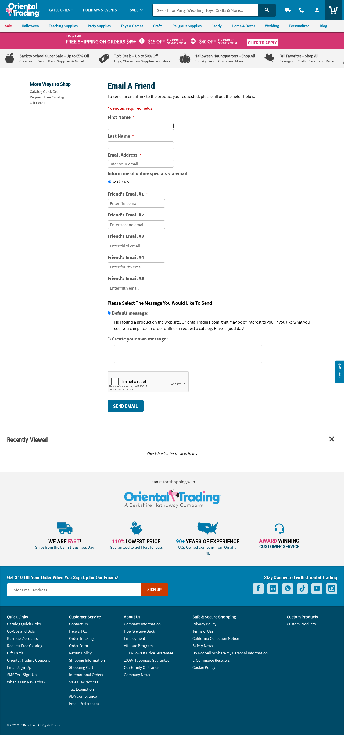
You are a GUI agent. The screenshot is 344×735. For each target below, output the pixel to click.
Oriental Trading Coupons (28, 660)
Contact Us (78, 623)
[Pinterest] (287, 588)
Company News (137, 674)
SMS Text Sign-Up (22, 674)
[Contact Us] (302, 10)
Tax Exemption (81, 689)
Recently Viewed (27, 439)
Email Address (124, 155)
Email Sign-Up (19, 667)
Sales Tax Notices (83, 681)
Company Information (142, 623)
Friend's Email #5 (126, 278)
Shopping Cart (81, 667)
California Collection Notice (215, 638)
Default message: (130, 313)
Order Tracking (81, 638)
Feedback (339, 372)
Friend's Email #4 (126, 257)
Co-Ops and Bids (21, 631)
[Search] (267, 10)
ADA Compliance (83, 696)
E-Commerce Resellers (211, 660)
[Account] (316, 10)
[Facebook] (258, 588)
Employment (134, 638)
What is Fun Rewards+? (26, 681)
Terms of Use (202, 631)
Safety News (202, 645)
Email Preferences (84, 703)
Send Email (125, 406)
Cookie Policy (203, 667)
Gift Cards (37, 102)
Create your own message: (140, 339)
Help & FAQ (78, 631)
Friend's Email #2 (126, 215)
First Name (121, 117)
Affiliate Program (138, 645)
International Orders (86, 674)
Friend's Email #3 (126, 236)
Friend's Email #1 (128, 194)
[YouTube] (316, 588)
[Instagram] (331, 588)
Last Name (121, 136)
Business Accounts (22, 638)
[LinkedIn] (272, 588)
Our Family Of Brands (141, 667)
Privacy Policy (204, 623)
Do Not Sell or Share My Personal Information (230, 652)
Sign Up (154, 589)
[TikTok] (302, 588)
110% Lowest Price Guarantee (148, 652)
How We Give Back (139, 631)
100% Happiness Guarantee (146, 660)
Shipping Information (87, 660)
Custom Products (301, 623)
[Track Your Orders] (288, 10)
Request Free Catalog (47, 97)
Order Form (78, 645)
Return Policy (80, 652)
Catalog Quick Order (46, 91)
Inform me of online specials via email (147, 173)
